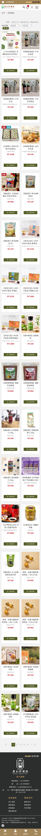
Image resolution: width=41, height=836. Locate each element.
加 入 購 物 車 (10, 70)
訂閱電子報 (10, 2)
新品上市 (15, 22)
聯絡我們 (27, 805)
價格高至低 (34, 22)
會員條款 (12, 808)
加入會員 (12, 802)
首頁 (3, 13)
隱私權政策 (13, 811)
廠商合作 (27, 802)
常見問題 (27, 808)
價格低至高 (24, 22)
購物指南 (12, 805)
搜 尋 (6, 28)
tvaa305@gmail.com (25, 787)
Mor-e (18, 820)
